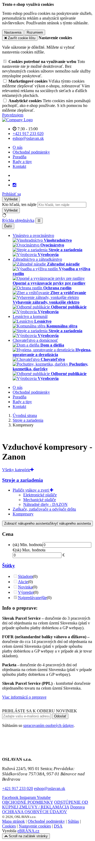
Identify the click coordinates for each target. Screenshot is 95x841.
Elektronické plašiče (40, 495)
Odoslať (60, 716)
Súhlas (73, 821)
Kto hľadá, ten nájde (19, 204)
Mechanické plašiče (39, 499)
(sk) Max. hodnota (30, 550)
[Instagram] (14, 185)
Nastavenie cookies (35, 826)
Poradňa (19, 157)
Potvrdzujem (12, 115)
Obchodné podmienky (31, 152)
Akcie (23, 581)
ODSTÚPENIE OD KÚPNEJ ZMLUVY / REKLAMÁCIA (45, 804)
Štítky (8, 565)
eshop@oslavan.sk (49, 788)
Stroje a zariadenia (22, 480)
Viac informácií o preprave (24, 697)
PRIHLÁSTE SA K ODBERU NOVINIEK (39, 711)
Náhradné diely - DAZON (45, 504)
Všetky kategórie (16, 469)
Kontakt (19, 166)
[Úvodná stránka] (17, 120)
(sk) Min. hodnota (27, 544)
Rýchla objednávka (18, 220)
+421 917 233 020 (17, 788)
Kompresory (23, 514)
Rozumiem (35, 32)
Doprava (77, 807)
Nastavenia (12, 32)
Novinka (25, 587)
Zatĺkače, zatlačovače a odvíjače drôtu (44, 509)
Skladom (25, 576)
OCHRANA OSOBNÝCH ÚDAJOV (34, 811)
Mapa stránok (13, 821)
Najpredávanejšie (32, 597)
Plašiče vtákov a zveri (31, 490)
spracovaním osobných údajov (48, 725)
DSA (58, 826)
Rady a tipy (22, 161)
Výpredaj (26, 592)
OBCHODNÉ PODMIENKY (27, 802)
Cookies (9, 826)
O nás (17, 147)
